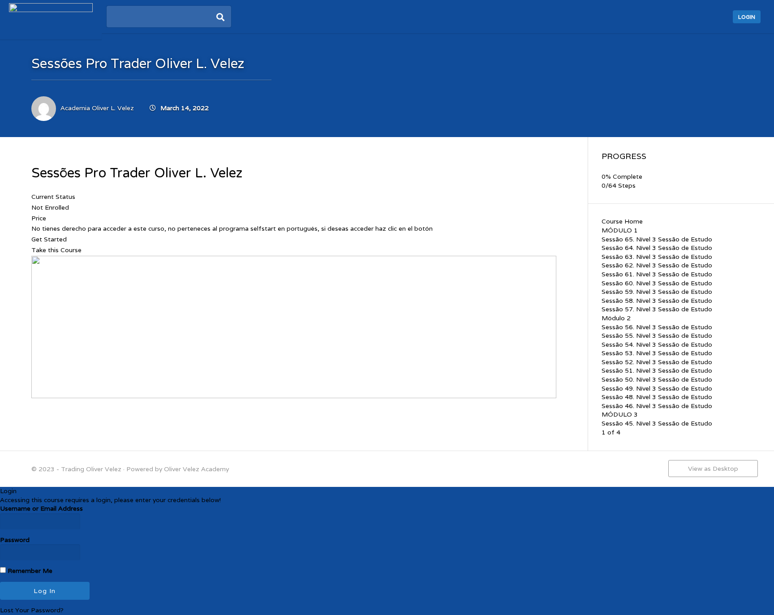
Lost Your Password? (32, 610)
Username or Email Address (41, 508)
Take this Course (56, 250)
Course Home (622, 221)
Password (15, 540)
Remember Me (29, 571)
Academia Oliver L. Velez (97, 108)
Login (746, 16)
